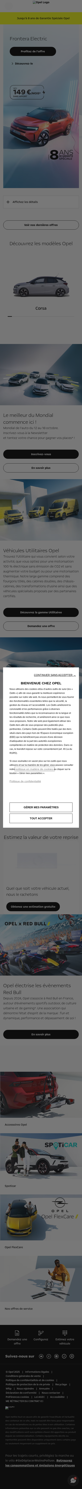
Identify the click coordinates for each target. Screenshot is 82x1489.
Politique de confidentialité (25, 781)
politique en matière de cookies (34, 769)
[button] (55, 675)
